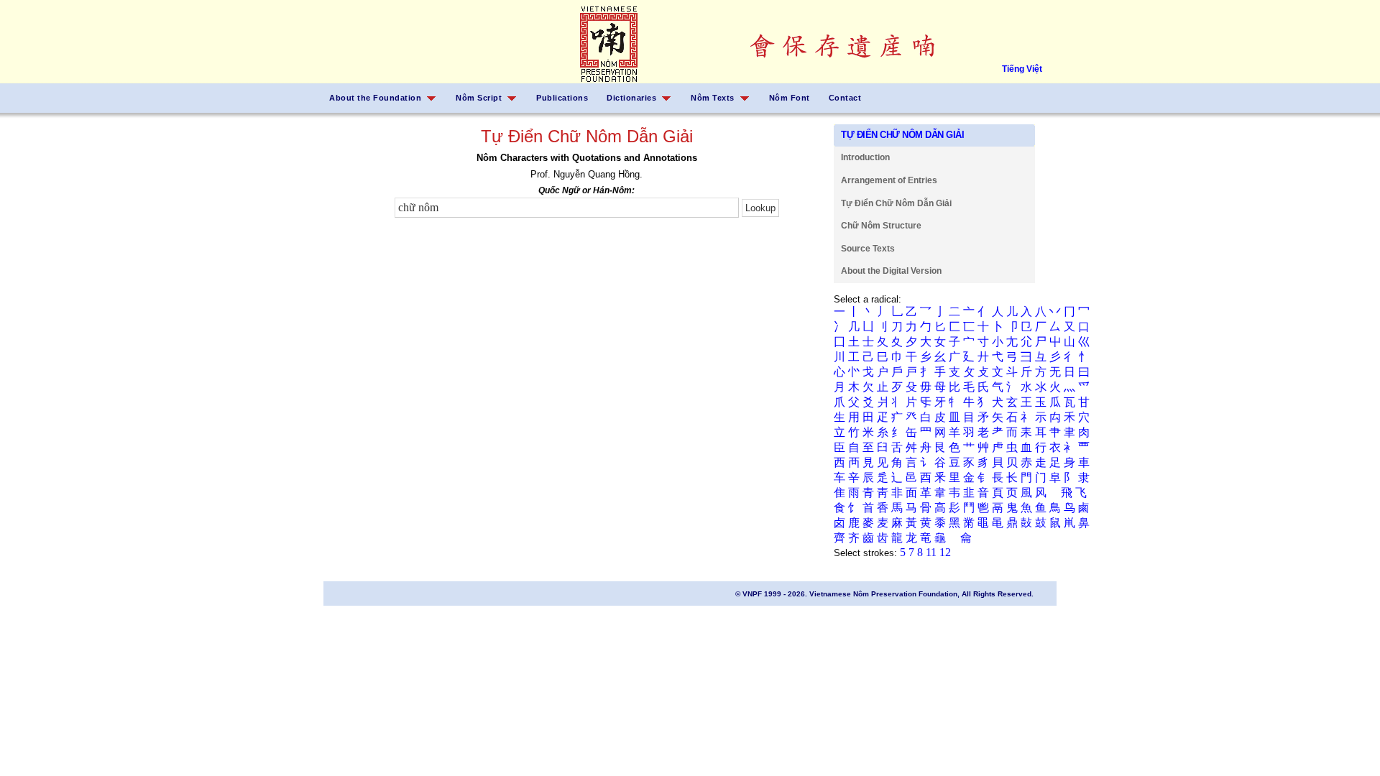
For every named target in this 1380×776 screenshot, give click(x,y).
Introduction (865, 157)
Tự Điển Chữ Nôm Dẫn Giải (896, 203)
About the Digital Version (891, 271)
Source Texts (868, 249)
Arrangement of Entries (889, 180)
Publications (562, 97)
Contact (845, 97)
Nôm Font (789, 97)
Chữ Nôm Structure (881, 226)
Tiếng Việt (1022, 69)
